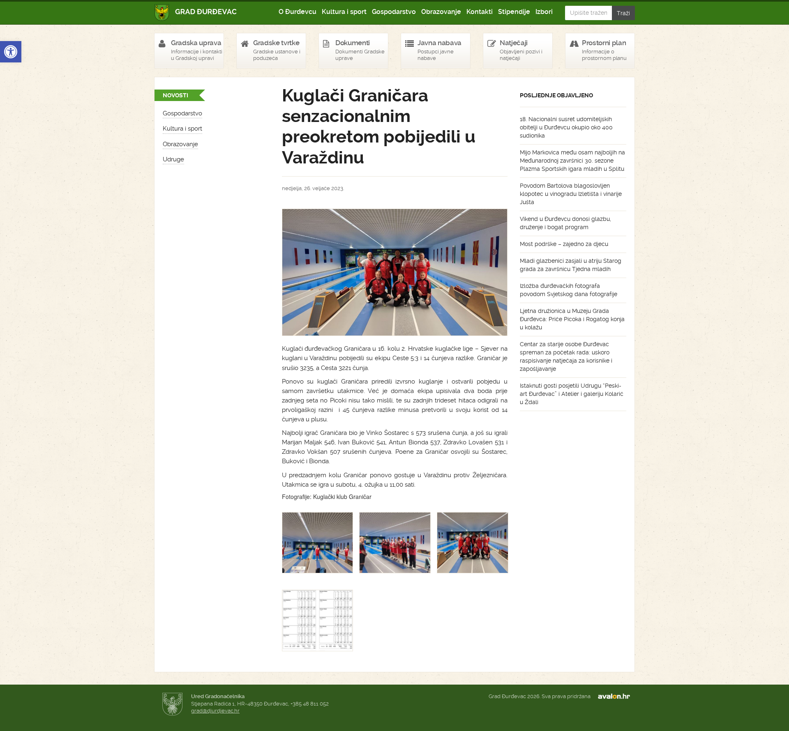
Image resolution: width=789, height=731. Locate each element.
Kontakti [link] (479, 12)
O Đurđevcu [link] (297, 12)
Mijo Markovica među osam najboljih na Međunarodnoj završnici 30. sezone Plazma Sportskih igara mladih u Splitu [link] (572, 160)
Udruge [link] (173, 159)
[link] (10, 51)
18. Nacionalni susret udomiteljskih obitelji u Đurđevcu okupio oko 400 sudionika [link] (566, 127)
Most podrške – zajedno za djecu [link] (564, 244)
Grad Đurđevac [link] (196, 12)
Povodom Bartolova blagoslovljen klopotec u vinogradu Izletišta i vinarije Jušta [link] (571, 193)
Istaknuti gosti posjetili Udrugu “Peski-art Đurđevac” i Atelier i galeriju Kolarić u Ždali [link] (571, 393)
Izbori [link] (544, 12)
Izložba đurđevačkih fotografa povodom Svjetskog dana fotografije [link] (568, 290)
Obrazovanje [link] (441, 12)
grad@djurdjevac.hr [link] (215, 711)
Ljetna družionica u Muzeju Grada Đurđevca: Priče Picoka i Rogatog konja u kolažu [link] (572, 319)
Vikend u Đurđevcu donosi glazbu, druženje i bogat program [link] (565, 223)
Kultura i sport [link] (344, 12)
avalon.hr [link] (616, 696)
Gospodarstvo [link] (394, 12)
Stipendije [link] (514, 12)
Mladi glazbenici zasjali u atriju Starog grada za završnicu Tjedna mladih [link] (570, 264)
